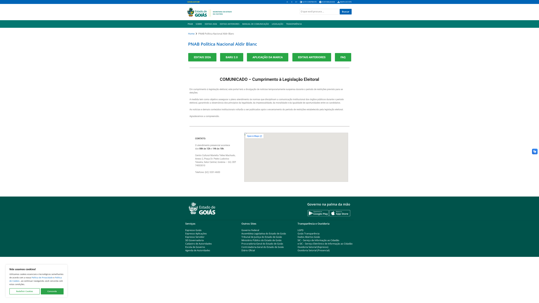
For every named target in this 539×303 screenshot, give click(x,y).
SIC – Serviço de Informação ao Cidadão (318, 240)
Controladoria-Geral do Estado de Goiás (262, 247)
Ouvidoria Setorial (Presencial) (314, 250)
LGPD (300, 230)
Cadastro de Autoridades (198, 243)
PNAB (190, 24)
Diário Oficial (248, 250)
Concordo (52, 291)
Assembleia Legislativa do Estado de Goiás (263, 233)
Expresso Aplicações (196, 233)
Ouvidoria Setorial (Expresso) (313, 247)
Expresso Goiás (193, 230)
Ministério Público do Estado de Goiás (261, 240)
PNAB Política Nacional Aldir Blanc (222, 44)
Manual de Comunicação (255, 24)
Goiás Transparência (308, 233)
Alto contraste (309, 2)
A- (287, 2)
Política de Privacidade (42, 277)
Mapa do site (346, 2)
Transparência (294, 24)
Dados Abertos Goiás (309, 236)
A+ (296, 2)
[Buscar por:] (319, 11)
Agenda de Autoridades (197, 250)
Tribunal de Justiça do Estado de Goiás (261, 236)
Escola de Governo (195, 247)
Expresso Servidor (195, 236)
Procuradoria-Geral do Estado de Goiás (262, 243)
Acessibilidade (328, 2)
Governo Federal (250, 230)
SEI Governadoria (194, 240)
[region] (36, 281)
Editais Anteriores (229, 24)
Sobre (199, 24)
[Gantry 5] (202, 208)
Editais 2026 (211, 24)
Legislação (277, 24)
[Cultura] (209, 11)
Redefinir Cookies (24, 291)
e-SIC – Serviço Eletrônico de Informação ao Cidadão (325, 243)
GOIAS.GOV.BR (193, 2)
